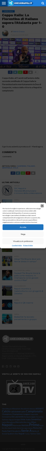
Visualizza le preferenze (23, 241)
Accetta (23, 227)
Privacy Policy (28, 245)
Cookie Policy (17, 245)
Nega (23, 234)
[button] (42, 206)
